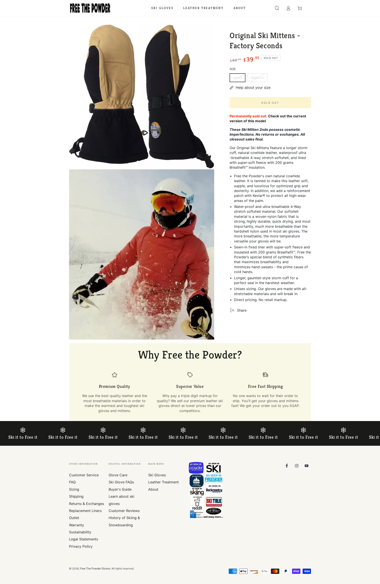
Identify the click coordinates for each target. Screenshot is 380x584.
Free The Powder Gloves (95, 568)
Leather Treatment (163, 482)
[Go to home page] (90, 8)
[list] (190, 392)
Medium (259, 79)
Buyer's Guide (120, 489)
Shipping (76, 496)
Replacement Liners (85, 510)
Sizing (74, 489)
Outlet (74, 518)
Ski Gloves (157, 475)
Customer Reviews (124, 510)
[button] (277, 8)
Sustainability (80, 532)
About (153, 489)
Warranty (76, 525)
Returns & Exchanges (86, 503)
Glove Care (118, 475)
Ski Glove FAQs (121, 482)
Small (239, 79)
